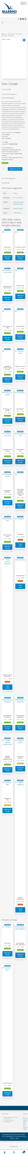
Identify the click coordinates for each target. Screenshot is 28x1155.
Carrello (22, 1151)
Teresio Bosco (17, 213)
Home (4, 34)
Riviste (24, 1123)
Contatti (24, 1129)
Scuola (24, 1124)
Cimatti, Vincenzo (18, 208)
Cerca (14, 1152)
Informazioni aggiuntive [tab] (8, 178)
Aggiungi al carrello (15, 169)
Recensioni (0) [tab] (5, 183)
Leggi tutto (20, 545)
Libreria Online (11, 34)
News (24, 1126)
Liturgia (24, 1121)
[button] (24, 40)
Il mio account (4, 1152)
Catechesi (25, 1120)
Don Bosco (25, 1127)
